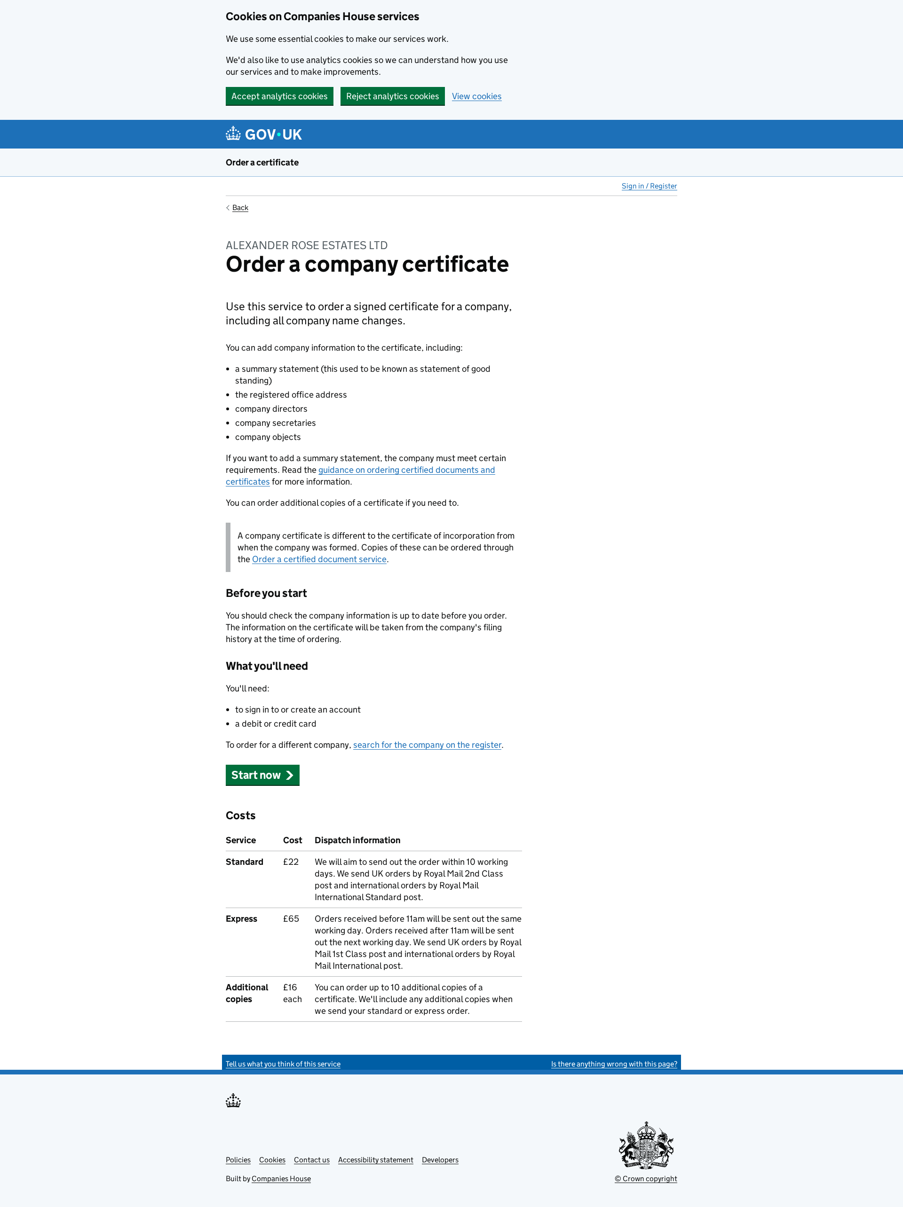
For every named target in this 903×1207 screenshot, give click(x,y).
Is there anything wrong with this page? (614, 1063)
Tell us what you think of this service (283, 1063)
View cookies (477, 96)
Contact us (312, 1159)
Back (240, 207)
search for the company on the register (427, 744)
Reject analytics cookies (392, 96)
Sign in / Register (649, 185)
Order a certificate (262, 162)
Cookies (272, 1159)
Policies (238, 1159)
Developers (440, 1159)
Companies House (281, 1178)
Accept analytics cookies (279, 96)
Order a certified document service (319, 559)
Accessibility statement (375, 1159)
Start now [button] (256, 775)
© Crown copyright (646, 1178)
